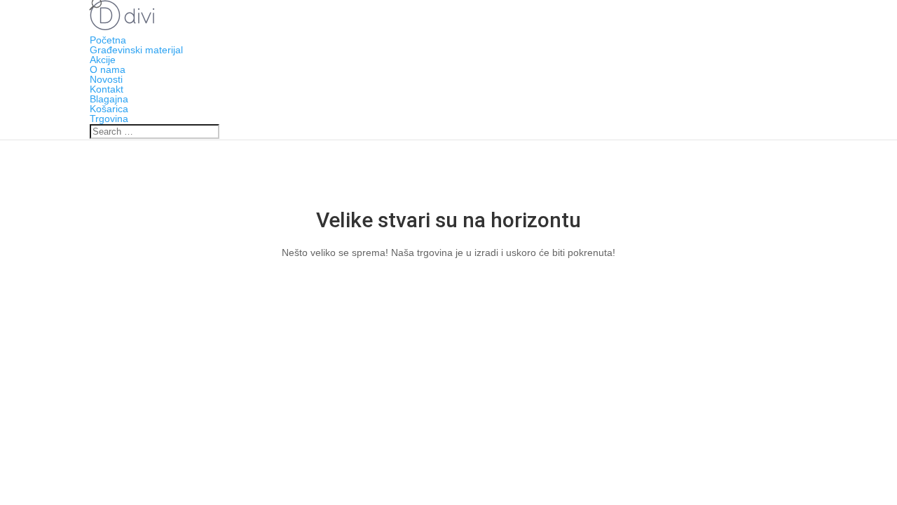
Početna (108, 40)
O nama (107, 69)
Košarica (109, 108)
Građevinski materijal (136, 49)
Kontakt (106, 89)
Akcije (103, 59)
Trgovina (109, 118)
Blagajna (109, 99)
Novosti (106, 79)
